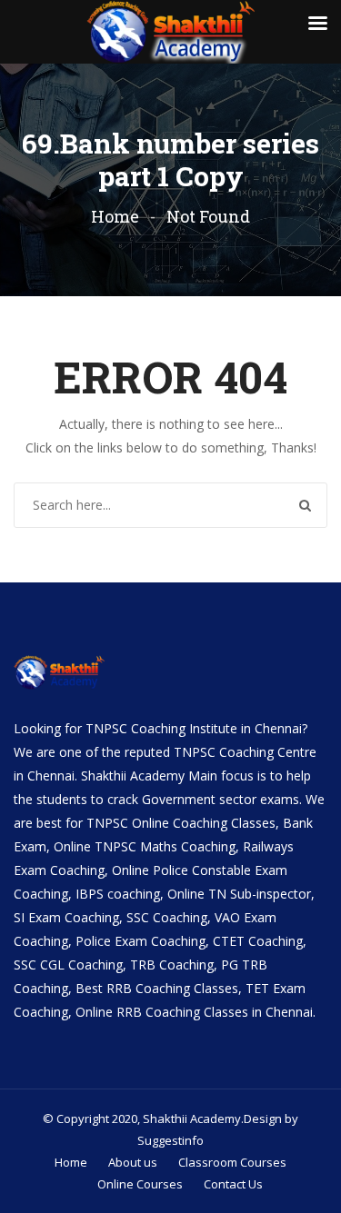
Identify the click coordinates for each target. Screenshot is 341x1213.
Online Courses (140, 1184)
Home (115, 216)
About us (132, 1162)
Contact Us (233, 1184)
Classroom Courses (232, 1162)
